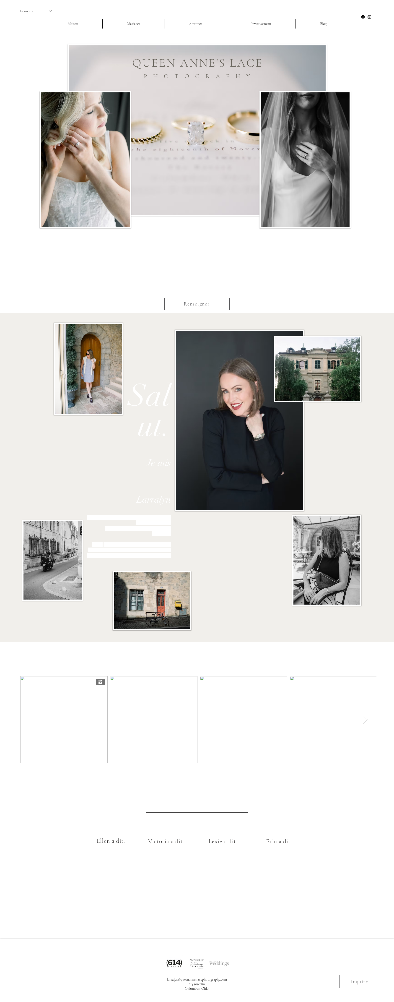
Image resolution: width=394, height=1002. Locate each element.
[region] (112, 872)
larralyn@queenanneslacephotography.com (197, 979)
